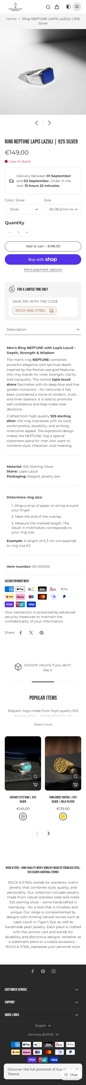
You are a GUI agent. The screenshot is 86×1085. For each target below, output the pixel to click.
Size (47, 200)
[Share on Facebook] (20, 632)
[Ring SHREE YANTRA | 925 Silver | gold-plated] (63, 763)
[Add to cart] (35, 785)
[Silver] (23, 816)
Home (11, 19)
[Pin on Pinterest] (41, 632)
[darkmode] (67, 7)
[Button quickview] (35, 776)
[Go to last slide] (36, 123)
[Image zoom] (43, 72)
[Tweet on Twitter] (31, 632)
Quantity (14, 222)
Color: (15, 200)
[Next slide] (49, 123)
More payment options (43, 269)
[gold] (63, 816)
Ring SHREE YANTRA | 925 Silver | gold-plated (63, 799)
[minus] (10, 232)
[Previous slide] (37, 833)
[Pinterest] (43, 971)
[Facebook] (32, 971)
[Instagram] (53, 971)
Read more (43, 724)
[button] (43, 246)
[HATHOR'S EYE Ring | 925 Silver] (23, 763)
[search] (48, 6)
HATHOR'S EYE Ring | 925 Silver (23, 799)
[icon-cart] (56, 6)
